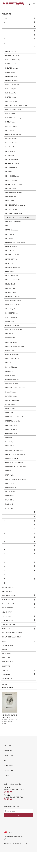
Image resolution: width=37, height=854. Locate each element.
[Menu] (34, 4)
